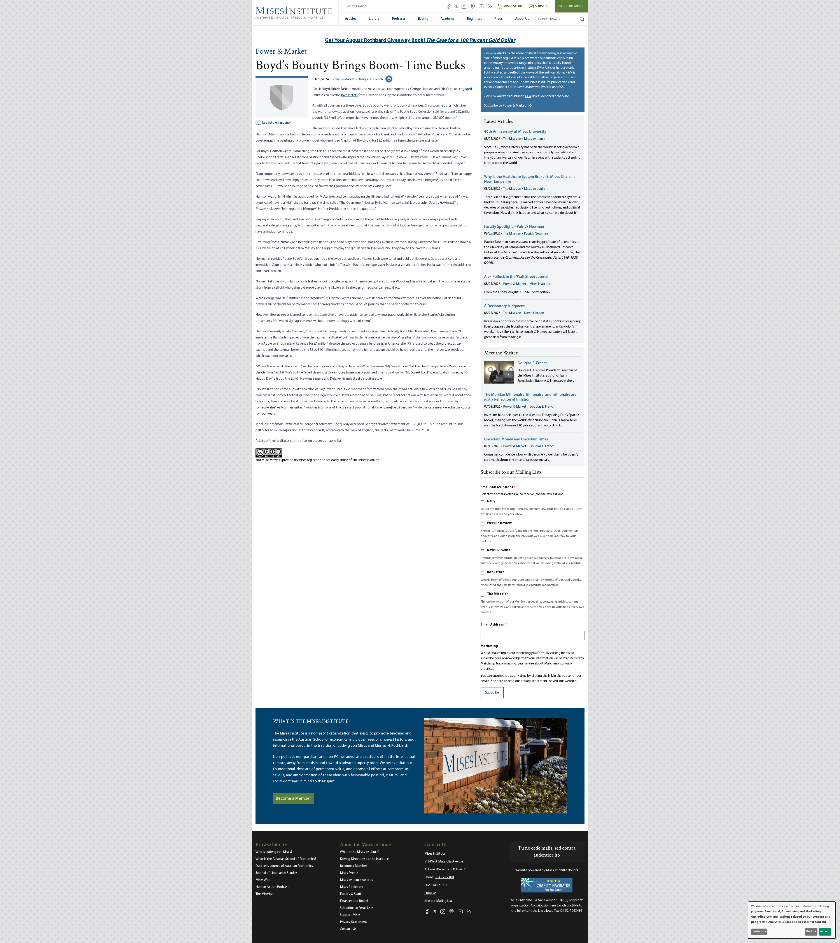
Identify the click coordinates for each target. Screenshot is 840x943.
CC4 (528, 96)
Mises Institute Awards (356, 880)
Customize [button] (759, 931)
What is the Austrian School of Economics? (286, 859)
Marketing (489, 646)
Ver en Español (356, 6)
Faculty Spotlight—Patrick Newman (514, 227)
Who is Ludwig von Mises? (274, 852)
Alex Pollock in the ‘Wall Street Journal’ (516, 277)
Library (374, 19)
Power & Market (281, 52)
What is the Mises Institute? (360, 852)
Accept (825, 931)
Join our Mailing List (438, 901)
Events (423, 19)
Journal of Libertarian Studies (277, 873)
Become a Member (293, 798)
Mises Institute (534, 139)
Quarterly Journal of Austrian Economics (284, 866)
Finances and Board (354, 901)
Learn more (526, 663)
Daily (491, 501)
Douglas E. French (370, 79)
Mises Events (349, 873)
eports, (447, 105)
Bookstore (495, 572)
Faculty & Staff (350, 894)
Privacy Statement (353, 922)
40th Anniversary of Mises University (515, 132)
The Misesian (512, 139)
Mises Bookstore (352, 887)
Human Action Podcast (272, 887)
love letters (349, 95)
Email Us (430, 893)
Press (499, 19)
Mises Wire (263, 880)
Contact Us (348, 929)
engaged (465, 89)
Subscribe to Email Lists (356, 908)
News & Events (498, 550)
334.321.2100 (444, 877)
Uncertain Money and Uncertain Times (516, 440)
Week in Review (499, 523)
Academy (448, 19)
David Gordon (534, 313)
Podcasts (399, 19)
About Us (522, 19)
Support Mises (571, 6)
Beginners (474, 19)
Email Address (494, 624)
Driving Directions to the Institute (364, 859)
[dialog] (792, 920)
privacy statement (534, 681)
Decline (811, 931)
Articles (350, 19)
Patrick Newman (536, 233)
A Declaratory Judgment (504, 306)
